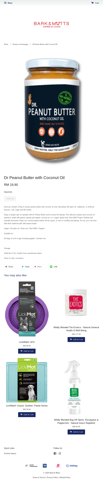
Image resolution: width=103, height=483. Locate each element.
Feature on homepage (20, 44)
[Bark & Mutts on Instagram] (59, 454)
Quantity (8, 192)
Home (6, 44)
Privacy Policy (52, 477)
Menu (9, 3)
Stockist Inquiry (10, 453)
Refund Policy (65, 477)
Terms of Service (39, 477)
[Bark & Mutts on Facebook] (55, 454)
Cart (97, 3)
